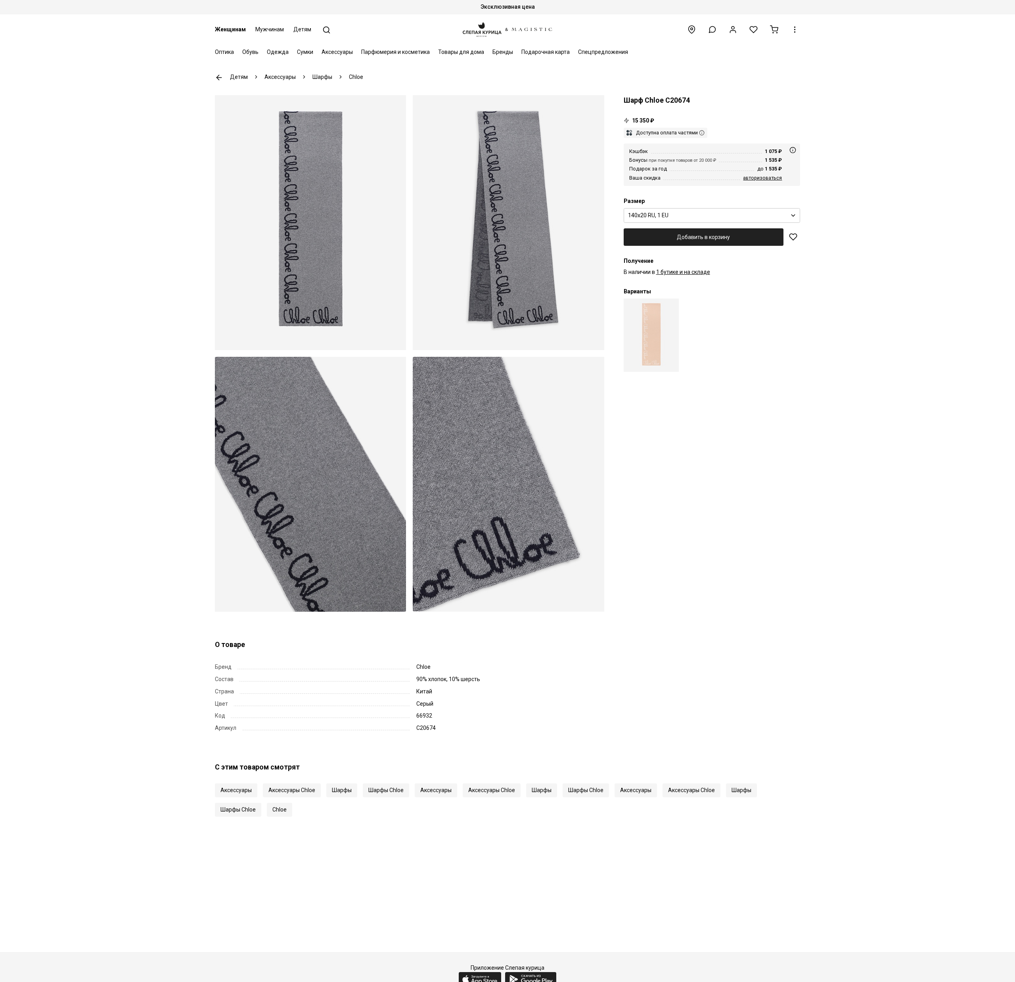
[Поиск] (326, 30)
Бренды (502, 52)
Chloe (279, 809)
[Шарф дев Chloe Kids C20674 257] (651, 335)
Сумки (305, 52)
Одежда (278, 52)
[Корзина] (774, 29)
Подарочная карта (545, 52)
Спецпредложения (603, 52)
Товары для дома (461, 52)
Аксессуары (337, 52)
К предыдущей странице (219, 77)
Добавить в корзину (703, 237)
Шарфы (342, 790)
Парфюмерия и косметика (395, 52)
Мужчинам (269, 29)
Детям (302, 29)
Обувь (250, 52)
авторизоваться (762, 178)
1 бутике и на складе (683, 272)
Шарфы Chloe (386, 790)
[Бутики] (691, 29)
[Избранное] (753, 29)
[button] (712, 29)
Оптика (224, 52)
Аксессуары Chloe (291, 790)
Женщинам (230, 29)
